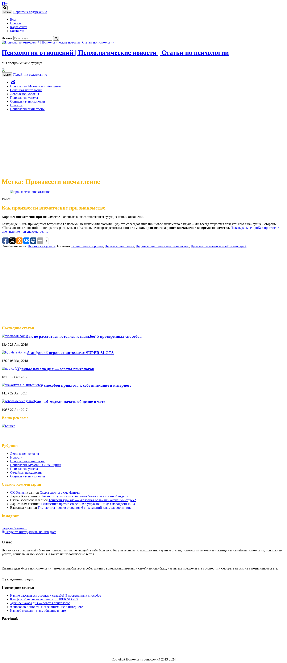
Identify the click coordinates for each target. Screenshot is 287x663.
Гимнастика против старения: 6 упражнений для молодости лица (88, 504)
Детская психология (24, 94)
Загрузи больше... (14, 528)
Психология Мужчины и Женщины (35, 86)
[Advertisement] (143, 143)
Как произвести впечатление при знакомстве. (54, 208)
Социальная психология (27, 101)
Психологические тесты (27, 109)
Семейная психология (26, 90)
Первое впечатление (119, 246)
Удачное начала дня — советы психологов (55, 369)
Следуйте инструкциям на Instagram (30, 532)
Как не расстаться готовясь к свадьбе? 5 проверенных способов (83, 336)
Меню (7, 12)
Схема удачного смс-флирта (60, 492)
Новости (16, 105)
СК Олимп (18, 492)
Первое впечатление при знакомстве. (162, 246)
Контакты (17, 31)
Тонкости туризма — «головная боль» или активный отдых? (84, 496)
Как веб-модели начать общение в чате (69, 401)
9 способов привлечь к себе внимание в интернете (86, 385)
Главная (15, 23)
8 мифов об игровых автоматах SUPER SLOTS (70, 353)
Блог (13, 19)
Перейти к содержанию (30, 12)
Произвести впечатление (209, 246)
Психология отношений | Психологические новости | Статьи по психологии (115, 52)
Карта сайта (18, 27)
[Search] (56, 38)
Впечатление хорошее (87, 246)
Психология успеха (24, 97)
